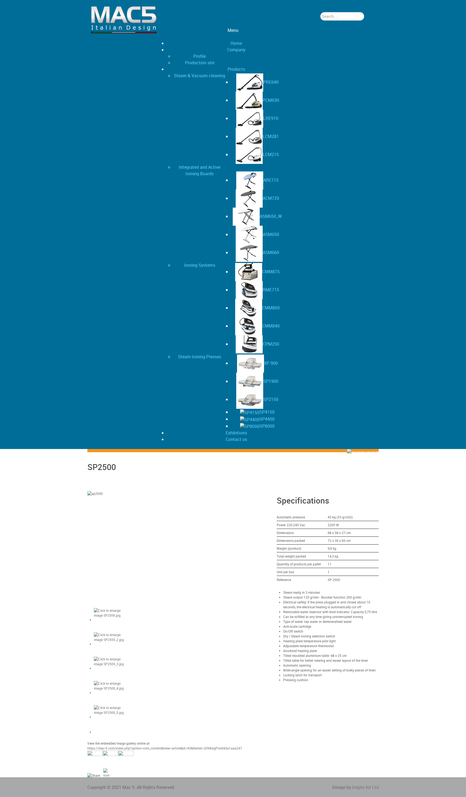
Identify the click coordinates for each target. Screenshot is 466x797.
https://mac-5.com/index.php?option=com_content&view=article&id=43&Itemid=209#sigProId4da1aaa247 (164, 748)
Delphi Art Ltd (365, 787)
